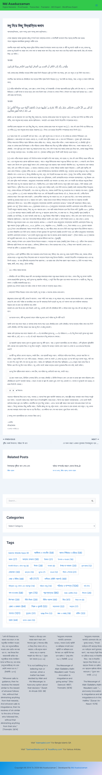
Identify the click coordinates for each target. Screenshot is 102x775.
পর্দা (87, 586)
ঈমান (38, 565)
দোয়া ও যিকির (16, 578)
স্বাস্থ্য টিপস (46, 613)
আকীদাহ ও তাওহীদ (44, 552)
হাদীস (80, 613)
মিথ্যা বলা (79, 600)
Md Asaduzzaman (16, 4)
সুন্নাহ (31, 613)
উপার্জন (51, 566)
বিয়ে (66, 599)
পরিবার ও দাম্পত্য (67, 585)
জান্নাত (29, 572)
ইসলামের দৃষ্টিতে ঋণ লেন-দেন (18, 465)
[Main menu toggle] (96, 5)
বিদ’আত (14, 599)
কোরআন (14, 572)
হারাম (13, 620)
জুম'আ (42, 572)
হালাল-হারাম (72, 471)
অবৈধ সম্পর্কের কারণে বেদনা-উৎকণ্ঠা (66, 465)
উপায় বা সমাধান (68, 565)
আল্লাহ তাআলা (30, 559)
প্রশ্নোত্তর (51, 592)
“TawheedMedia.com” (35, 749)
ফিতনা (86, 593)
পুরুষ (33, 592)
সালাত (14, 613)
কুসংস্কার (87, 566)
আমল (13, 559)
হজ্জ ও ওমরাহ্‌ (64, 613)
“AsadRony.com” (55, 749)
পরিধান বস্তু (46, 586)
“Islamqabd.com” (43, 743)
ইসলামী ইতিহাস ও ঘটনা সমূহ (18, 566)
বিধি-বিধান (31, 599)
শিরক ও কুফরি (39, 606)
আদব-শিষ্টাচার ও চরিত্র (70, 552)
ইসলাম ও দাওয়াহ (65, 559)
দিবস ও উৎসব (69, 572)
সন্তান (74, 606)
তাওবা (54, 572)
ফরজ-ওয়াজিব (70, 593)
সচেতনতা (58, 606)
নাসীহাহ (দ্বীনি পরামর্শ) (55, 578)
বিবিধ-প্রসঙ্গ (10, 471)
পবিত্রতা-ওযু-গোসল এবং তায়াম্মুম (21, 586)
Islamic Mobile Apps (18, 553)
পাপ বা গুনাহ (56, 471)
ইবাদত (48, 559)
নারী (34, 578)
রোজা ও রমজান (17, 606)
